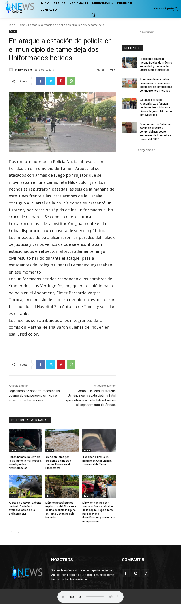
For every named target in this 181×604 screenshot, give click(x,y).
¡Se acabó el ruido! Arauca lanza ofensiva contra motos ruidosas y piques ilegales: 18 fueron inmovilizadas (156, 107)
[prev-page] (11, 532)
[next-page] (18, 532)
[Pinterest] (61, 81)
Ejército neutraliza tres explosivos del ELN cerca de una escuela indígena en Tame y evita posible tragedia (60, 510)
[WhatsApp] (71, 81)
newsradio (25, 69)
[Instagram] (136, 573)
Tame (21, 25)
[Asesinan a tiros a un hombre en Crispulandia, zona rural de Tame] (99, 440)
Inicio (12, 25)
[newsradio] (12, 70)
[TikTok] (145, 573)
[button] (93, 15)
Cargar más (145, 150)
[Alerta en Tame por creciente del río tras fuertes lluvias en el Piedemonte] (62, 440)
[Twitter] (50, 81)
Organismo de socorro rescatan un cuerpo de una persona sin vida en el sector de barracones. (34, 395)
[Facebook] (40, 81)
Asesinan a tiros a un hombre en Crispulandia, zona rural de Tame (97, 461)
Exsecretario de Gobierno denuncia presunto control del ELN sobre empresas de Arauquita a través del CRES (155, 132)
